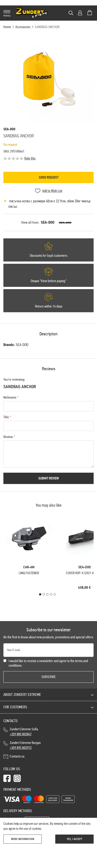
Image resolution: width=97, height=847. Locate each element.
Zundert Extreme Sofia (24, 731)
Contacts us (17, 756)
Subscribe (49, 677)
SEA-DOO (47, 222)
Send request (48, 177)
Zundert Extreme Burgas (25, 745)
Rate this (29, 158)
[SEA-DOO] (65, 222)
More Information (22, 839)
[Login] (80, 12)
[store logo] (32, 13)
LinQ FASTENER (29, 573)
